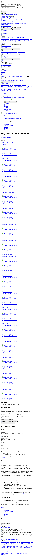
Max (5, 47)
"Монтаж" (3, 457)
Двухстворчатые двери (21, 41)
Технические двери (21, 40)
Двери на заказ (5, 19)
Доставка (16, 23)
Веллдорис (18, 52)
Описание (6, 124)
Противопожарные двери (16, 19)
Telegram (8, 46)
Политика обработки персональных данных (12, 537)
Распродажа (4, 23)
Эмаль (5, 93)
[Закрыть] (1, 1)
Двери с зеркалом (16, 37)
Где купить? (7, 129)
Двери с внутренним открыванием (10, 546)
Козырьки (25, 19)
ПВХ (13, 52)
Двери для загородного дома (8, 40)
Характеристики (8, 125)
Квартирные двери (6, 37)
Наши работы (7, 109)
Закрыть (3, 11)
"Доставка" (21, 494)
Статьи (10, 24)
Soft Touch (3, 52)
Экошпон (9, 52)
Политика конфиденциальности (9, 539)
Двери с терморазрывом (15, 39)
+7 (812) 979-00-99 (6, 26)
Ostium (23, 52)
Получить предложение (7, 419)
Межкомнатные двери (7, 17)
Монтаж (21, 23)
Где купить (10, 23)
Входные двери (5, 16)
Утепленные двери (27, 39)
